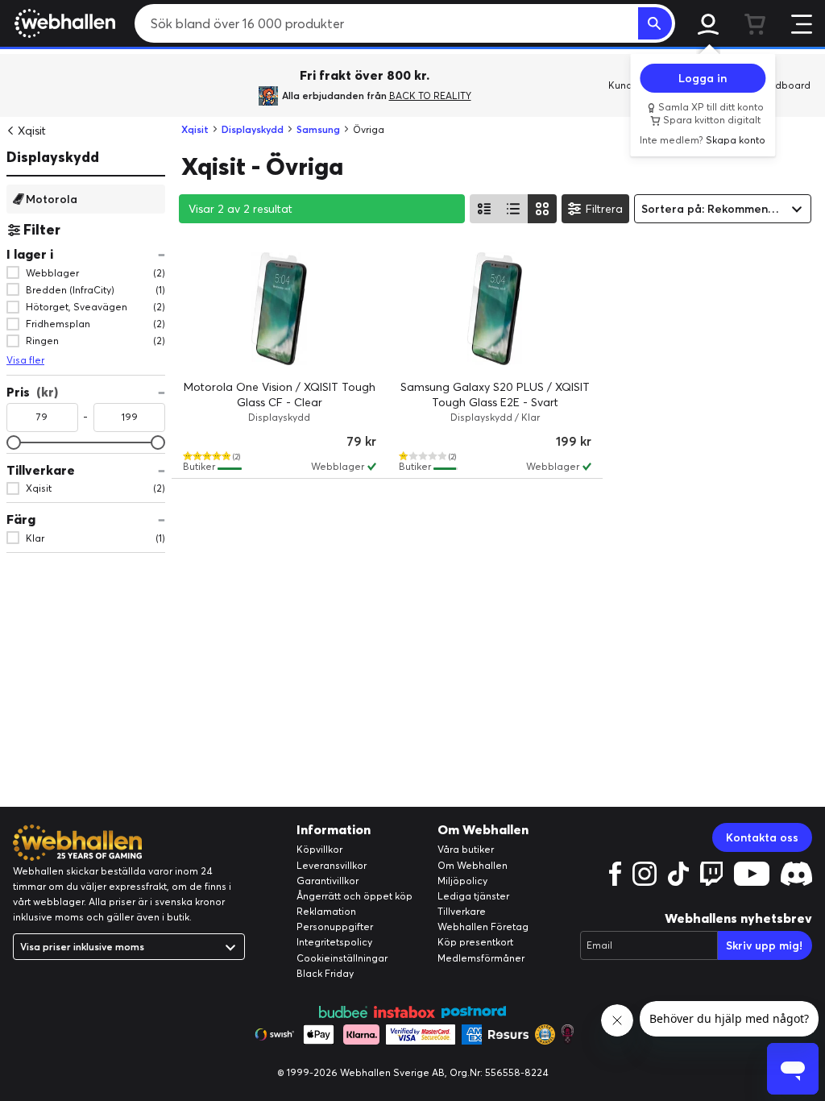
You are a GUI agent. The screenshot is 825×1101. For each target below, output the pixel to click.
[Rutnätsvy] (542, 208)
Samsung (318, 129)
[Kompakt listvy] (513, 208)
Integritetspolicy (334, 942)
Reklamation (326, 911)
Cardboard (784, 85)
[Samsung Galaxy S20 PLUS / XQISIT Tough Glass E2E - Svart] (495, 309)
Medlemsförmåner (480, 958)
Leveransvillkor (331, 865)
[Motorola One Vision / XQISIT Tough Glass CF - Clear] (279, 309)
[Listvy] (484, 208)
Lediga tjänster (473, 896)
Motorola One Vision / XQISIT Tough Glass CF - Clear (279, 395)
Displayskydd (52, 156)
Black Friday (325, 973)
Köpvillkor (319, 849)
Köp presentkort (475, 942)
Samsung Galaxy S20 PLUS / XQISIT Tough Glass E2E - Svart (495, 395)
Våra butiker (465, 849)
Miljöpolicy (462, 881)
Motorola (51, 198)
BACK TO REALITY (430, 95)
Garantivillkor (327, 881)
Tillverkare (461, 911)
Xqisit (32, 130)
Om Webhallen (472, 865)
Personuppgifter (334, 926)
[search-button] (655, 23)
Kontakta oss (762, 837)
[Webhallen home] (62, 23)
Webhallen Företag (483, 926)
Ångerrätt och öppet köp (354, 896)
